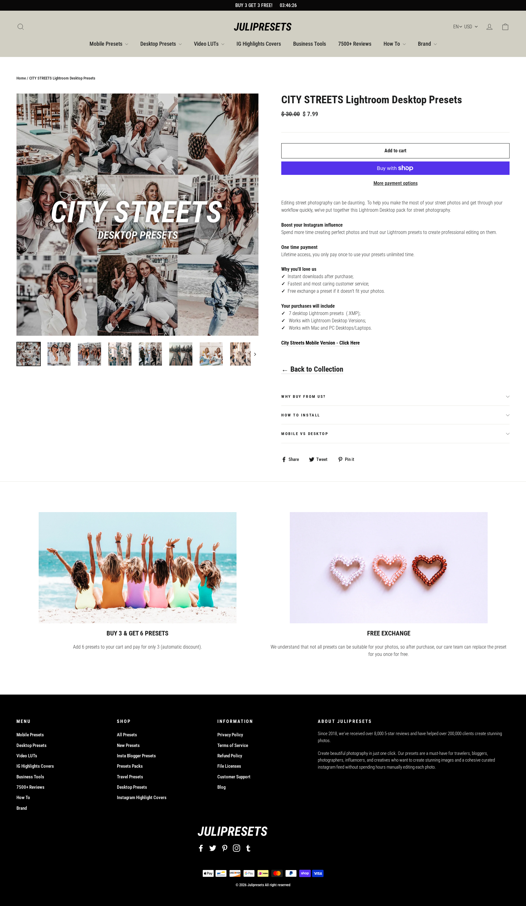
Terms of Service (232, 745)
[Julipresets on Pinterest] (224, 848)
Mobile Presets (106, 44)
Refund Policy (229, 756)
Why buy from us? (303, 396)
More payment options (395, 183)
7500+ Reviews (354, 44)
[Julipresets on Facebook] (201, 848)
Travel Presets (130, 777)
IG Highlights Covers (259, 44)
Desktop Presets (158, 44)
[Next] (254, 354)
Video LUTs (207, 44)
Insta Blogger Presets (136, 756)
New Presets (128, 745)
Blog (221, 787)
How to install (300, 415)
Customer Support (234, 777)
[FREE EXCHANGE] (389, 568)
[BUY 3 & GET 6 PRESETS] (138, 568)
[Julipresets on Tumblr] (248, 848)
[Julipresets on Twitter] (212, 848)
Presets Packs (130, 766)
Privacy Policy (230, 735)
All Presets (127, 735)
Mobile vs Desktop (304, 433)
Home (21, 78)
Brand (425, 44)
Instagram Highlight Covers (142, 797)
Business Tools (309, 44)
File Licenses (229, 766)
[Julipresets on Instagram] (236, 848)
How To (392, 44)
